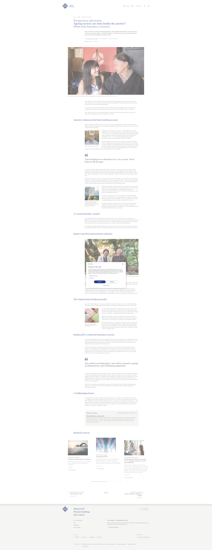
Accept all (100, 281)
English (91, 264)
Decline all (112, 281)
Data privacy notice (93, 275)
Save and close (106, 285)
